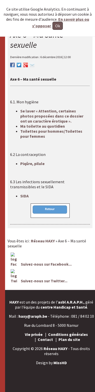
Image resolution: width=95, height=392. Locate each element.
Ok (57, 25)
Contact (45, 339)
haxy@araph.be (32, 316)
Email (32, 64)
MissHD (60, 362)
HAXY (14, 302)
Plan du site (69, 339)
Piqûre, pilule (32, 163)
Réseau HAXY (55, 348)
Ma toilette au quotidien (42, 126)
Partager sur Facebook (12, 64)
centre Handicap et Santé (64, 307)
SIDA (24, 195)
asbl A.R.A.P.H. (71, 302)
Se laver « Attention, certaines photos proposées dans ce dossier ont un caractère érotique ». (51, 116)
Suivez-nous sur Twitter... (44, 280)
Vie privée (34, 334)
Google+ (25, 64)
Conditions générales (68, 334)
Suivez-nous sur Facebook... (46, 264)
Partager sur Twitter (19, 64)
